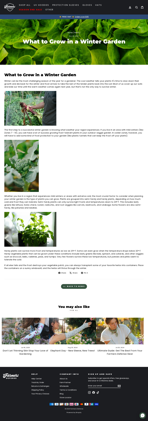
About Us (63, 379)
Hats (98, 5)
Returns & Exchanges (40, 386)
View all (74, 310)
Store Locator (65, 397)
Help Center (36, 379)
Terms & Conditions (68, 390)
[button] (142, 415)
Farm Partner (65, 382)
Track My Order (37, 382)
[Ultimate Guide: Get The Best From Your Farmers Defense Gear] (120, 331)
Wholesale (64, 386)
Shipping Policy (37, 390)
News (76, 32)
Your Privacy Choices (40, 394)
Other (49, 9)
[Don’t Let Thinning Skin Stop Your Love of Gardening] (25, 331)
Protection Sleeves (65, 5)
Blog (61, 394)
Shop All (25, 5)
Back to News (75, 286)
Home (70, 32)
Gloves (87, 5)
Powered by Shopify (74, 412)
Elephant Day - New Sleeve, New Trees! (72, 350)
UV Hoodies (41, 5)
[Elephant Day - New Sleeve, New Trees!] (72, 331)
